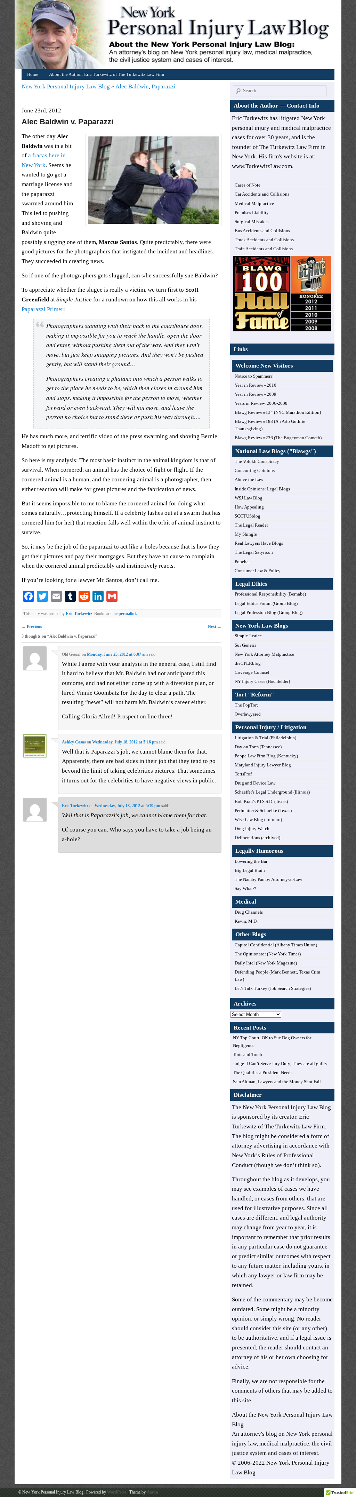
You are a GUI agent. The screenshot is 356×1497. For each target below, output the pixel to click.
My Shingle (246, 534)
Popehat (242, 561)
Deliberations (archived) (257, 837)
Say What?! (245, 888)
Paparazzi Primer (42, 309)
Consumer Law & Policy (258, 570)
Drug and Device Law (255, 783)
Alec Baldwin (132, 86)
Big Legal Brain (250, 870)
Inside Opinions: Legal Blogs (262, 488)
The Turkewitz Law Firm (295, 1126)
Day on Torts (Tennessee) (258, 746)
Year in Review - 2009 (255, 394)
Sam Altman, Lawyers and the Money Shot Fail (277, 1081)
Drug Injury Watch (252, 828)
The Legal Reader (251, 525)
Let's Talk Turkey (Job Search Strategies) (273, 988)
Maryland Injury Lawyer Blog (263, 764)
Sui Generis (245, 645)
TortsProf (243, 774)
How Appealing (249, 507)
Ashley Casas (74, 742)
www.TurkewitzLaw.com (262, 166)
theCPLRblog (248, 663)
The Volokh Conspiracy (257, 461)
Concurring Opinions (255, 470)
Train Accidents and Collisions (264, 248)
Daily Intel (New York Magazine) (266, 963)
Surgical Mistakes (251, 221)
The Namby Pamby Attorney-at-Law (268, 879)
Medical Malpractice (254, 203)
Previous (32, 626)
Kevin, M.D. (246, 921)
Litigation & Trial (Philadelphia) (265, 737)
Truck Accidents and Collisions (264, 239)
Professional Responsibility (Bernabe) (270, 594)
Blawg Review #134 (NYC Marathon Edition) (278, 412)
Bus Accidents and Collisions (262, 230)
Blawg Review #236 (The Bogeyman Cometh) (278, 437)
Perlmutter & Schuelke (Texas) (263, 810)
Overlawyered (248, 714)
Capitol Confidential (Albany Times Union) (276, 944)
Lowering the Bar (251, 861)
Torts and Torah (247, 1054)
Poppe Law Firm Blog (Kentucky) (266, 755)
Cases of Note (247, 185)
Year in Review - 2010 (255, 385)
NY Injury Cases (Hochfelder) (262, 681)
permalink (128, 613)
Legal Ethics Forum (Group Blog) (266, 603)
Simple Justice (248, 635)
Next (214, 626)
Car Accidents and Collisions (262, 194)
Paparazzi (164, 86)
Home (180, 36)
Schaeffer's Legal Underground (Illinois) (272, 792)
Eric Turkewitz (79, 613)
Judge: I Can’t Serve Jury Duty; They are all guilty (280, 1063)
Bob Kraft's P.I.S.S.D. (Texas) (261, 801)
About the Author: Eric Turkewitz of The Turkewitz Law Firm (106, 74)
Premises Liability (252, 212)
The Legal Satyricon (254, 552)
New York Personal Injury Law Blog (66, 86)
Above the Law (249, 479)
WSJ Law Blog (248, 498)
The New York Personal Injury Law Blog (281, 1107)
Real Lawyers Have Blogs (259, 543)
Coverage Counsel (252, 672)
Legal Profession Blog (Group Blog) (268, 612)
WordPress (117, 1492)
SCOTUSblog (247, 516)
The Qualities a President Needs (262, 1072)
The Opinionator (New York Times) (268, 953)
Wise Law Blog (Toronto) (258, 819)
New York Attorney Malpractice (264, 654)
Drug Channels (249, 912)
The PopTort (246, 705)
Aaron (152, 1492)
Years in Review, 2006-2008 (261, 403)
